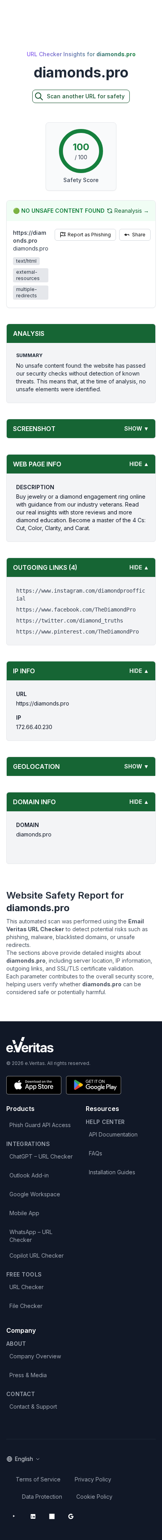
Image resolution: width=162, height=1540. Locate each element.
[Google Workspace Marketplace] (71, 1516)
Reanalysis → (131, 210)
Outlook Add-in (29, 1175)
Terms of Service (38, 1479)
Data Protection (42, 1496)
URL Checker (26, 1287)
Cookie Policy (94, 1496)
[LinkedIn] (33, 1516)
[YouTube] (14, 1516)
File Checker (25, 1305)
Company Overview (35, 1356)
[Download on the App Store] (33, 1085)
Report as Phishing (89, 235)
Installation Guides (112, 1172)
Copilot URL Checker (36, 1255)
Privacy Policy (93, 1479)
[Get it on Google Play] (93, 1085)
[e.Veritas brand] (81, 1044)
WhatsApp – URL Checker (30, 1236)
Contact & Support (33, 1406)
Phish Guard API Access (40, 1125)
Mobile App (24, 1213)
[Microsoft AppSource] (52, 1516)
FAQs (95, 1153)
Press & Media (28, 1375)
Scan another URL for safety (86, 96)
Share (138, 235)
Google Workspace (34, 1194)
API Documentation (113, 1134)
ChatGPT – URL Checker (41, 1156)
